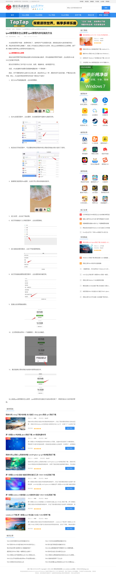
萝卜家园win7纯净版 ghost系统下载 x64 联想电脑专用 (26, 435)
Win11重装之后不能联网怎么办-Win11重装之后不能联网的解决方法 (27, 555)
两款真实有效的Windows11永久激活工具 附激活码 (95, 228)
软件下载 (78, 15)
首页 (12, 15)
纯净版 (81, 1)
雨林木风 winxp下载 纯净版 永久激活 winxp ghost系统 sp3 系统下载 (31, 415)
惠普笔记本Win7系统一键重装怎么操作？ (19, 551)
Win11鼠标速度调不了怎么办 (53, 558)
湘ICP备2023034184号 (33, 569)
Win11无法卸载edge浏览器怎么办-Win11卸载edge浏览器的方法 (63, 562)
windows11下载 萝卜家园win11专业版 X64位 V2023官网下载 (28, 515)
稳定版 (87, 1)
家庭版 (107, 1)
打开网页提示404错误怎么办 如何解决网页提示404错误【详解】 (95, 215)
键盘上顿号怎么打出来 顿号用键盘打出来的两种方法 (94, 219)
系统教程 (18, 29)
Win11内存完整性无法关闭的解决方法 (18, 541)
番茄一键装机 (103, 15)
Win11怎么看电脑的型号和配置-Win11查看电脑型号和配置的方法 (64, 548)
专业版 (97, 1)
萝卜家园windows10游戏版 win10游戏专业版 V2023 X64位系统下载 (31, 495)
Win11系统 (25, 15)
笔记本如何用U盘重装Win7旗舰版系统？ (19, 548)
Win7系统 (52, 15)
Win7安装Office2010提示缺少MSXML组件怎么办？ (22, 544)
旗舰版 (92, 1)
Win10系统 (38, 15)
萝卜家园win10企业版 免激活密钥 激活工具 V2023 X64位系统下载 (30, 475)
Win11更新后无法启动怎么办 (15, 562)
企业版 (102, 1)
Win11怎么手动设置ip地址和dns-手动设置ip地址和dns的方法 (24, 558)
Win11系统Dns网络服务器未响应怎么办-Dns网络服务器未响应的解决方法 (67, 555)
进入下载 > (70, 428)
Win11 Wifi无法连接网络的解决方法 (55, 541)
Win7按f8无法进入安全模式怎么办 (55, 551)
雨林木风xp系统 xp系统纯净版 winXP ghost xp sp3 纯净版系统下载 (30, 455)
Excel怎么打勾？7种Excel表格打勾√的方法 (94, 232)
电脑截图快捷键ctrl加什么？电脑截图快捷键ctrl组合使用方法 (94, 223)
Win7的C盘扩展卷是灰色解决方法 (55, 544)
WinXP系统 (65, 15)
